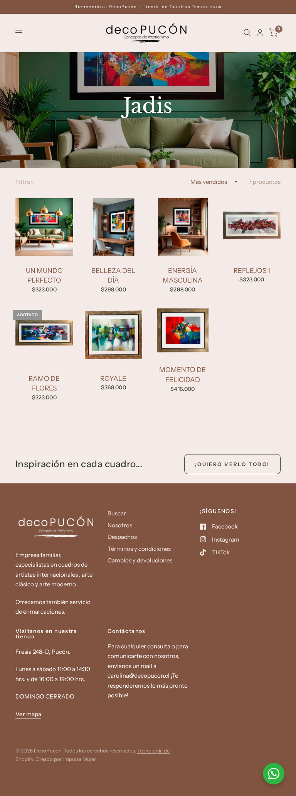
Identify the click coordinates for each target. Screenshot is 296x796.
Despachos (122, 536)
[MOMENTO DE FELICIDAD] (183, 330)
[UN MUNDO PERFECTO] (44, 227)
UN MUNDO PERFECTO (44, 275)
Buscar (117, 513)
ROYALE (113, 378)
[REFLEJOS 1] (252, 227)
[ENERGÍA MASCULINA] (183, 227)
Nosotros (120, 525)
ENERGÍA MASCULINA (183, 275)
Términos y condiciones (139, 548)
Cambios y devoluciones (140, 560)
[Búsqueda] (247, 33)
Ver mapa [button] (28, 714)
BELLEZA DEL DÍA (113, 275)
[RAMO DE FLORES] (44, 335)
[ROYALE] (114, 335)
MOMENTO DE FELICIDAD (182, 374)
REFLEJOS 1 (252, 270)
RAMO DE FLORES (44, 383)
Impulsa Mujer (79, 759)
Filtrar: (24, 181)
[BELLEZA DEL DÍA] (114, 227)
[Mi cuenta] (260, 33)
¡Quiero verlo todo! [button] (232, 464)
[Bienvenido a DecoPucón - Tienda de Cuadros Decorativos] (148, 6)
